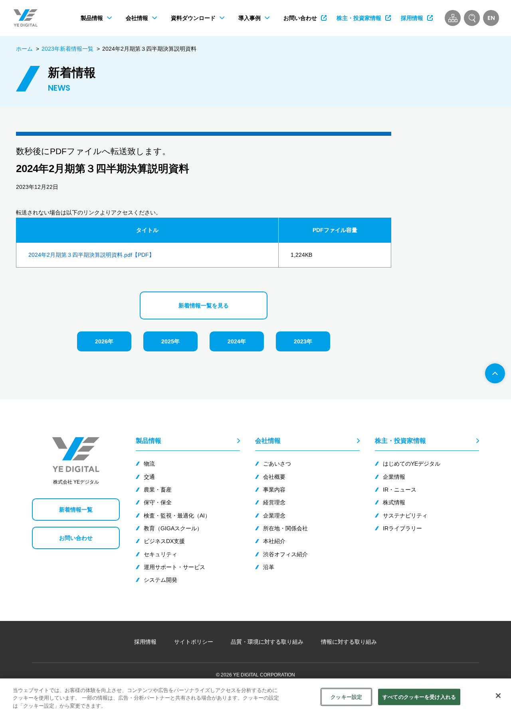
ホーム (24, 49)
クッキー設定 (346, 697)
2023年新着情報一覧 (67, 49)
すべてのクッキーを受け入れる (419, 697)
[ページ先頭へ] (495, 373)
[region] (255, 696)
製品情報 (148, 440)
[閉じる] (498, 695)
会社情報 (268, 440)
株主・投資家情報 (400, 440)
